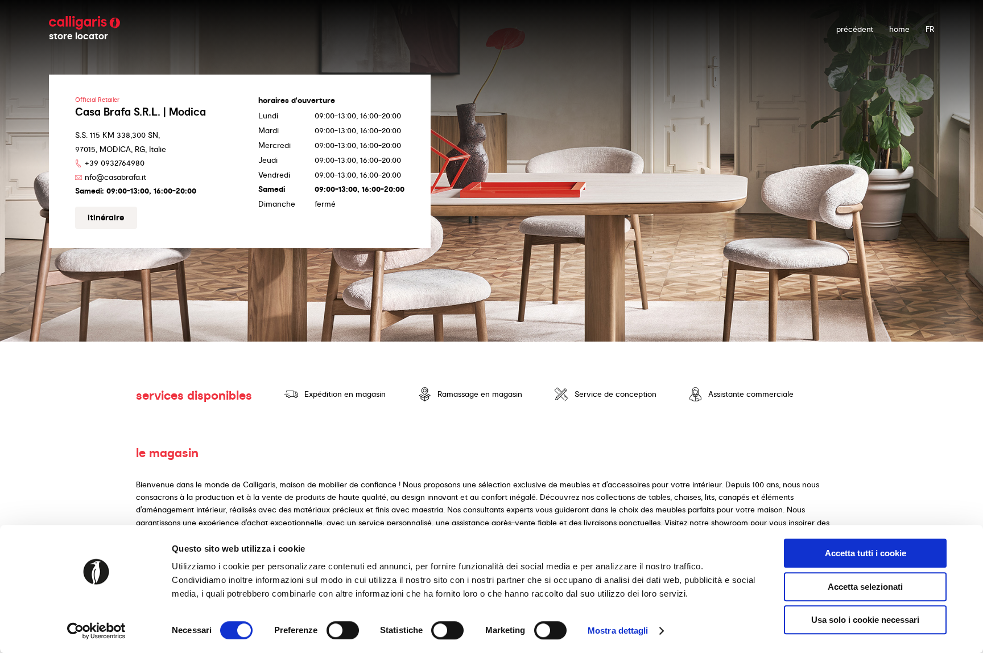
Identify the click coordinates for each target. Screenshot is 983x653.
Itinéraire (106, 217)
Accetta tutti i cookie (865, 553)
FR (930, 29)
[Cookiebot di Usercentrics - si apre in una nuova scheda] (96, 630)
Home (899, 29)
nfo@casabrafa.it (115, 177)
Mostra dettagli (618, 630)
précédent (854, 29)
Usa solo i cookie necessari (865, 620)
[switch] (343, 630)
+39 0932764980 (114, 162)
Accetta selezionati (865, 587)
